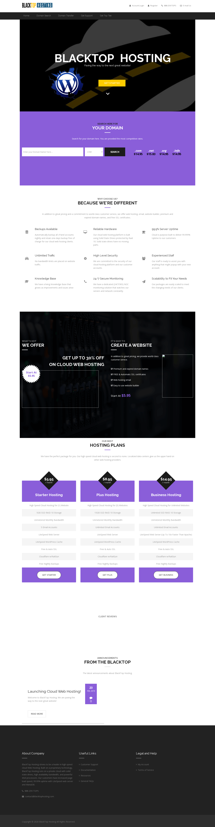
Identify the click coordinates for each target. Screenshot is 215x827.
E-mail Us (187, 5)
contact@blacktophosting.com (39, 796)
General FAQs (87, 781)
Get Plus (107, 574)
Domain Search (44, 15)
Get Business (166, 574)
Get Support (87, 15)
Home (26, 15)
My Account (143, 764)
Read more (37, 713)
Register (154, 5)
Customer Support (89, 764)
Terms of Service (146, 770)
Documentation (88, 770)
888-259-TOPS (31, 790)
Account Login (137, 5)
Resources (86, 775)
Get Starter (49, 574)
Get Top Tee (105, 15)
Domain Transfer (66, 15)
